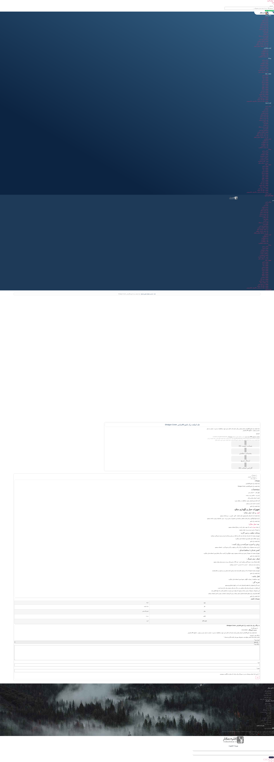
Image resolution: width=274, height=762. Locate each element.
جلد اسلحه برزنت (256, 440)
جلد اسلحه (228, 438)
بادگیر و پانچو (265, 60)
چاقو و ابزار (265, 37)
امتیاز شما (257, 640)
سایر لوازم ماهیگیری (263, 56)
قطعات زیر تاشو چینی (263, 97)
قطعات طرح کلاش (263, 94)
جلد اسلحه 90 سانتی (221, 438)
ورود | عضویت (233, 746)
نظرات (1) (253, 478)
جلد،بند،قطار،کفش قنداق (147, 294)
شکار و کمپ (268, 15)
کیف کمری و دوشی (263, 29)
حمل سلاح (253, 524)
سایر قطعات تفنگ (264, 96)
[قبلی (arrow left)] (273, 761)
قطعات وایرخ (265, 80)
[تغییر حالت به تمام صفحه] (267, 759)
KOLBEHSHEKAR (222, 436)
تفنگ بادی (266, 19)
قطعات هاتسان (264, 91)
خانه (155, 294)
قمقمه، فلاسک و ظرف (262, 41)
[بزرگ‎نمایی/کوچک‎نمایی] (264, 759)
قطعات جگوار (265, 87)
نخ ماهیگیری (265, 49)
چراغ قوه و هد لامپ (263, 39)
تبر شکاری (265, 34)
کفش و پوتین (265, 61)
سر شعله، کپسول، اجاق (262, 43)
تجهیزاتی (254, 527)
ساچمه (266, 17)
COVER (215, 436)
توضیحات (253, 475)
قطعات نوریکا (265, 82)
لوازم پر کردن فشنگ (263, 36)
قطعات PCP (265, 89)
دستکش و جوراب (264, 67)
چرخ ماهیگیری (264, 51)
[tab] (135, 475)
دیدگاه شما (257, 644)
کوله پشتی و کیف (264, 25)
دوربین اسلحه (265, 20)
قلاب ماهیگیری (264, 55)
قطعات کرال (265, 77)
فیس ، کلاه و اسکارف (263, 70)
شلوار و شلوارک (264, 63)
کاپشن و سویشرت (264, 68)
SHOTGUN (246, 438)
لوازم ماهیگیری (267, 48)
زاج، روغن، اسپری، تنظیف (262, 44)
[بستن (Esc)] (273, 759)
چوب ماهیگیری (264, 53)
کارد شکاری (265, 31)
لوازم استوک (268, 103)
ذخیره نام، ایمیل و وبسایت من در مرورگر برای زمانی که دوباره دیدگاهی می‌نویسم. (239, 674)
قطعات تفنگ (268, 73)
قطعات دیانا (265, 79)
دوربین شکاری (264, 22)
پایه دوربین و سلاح (264, 27)
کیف (258, 513)
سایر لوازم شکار (264, 24)
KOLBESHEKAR (238, 438)
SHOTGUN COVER (254, 438)
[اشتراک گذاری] (270, 759)
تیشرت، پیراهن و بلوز (263, 72)
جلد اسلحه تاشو (247, 440)
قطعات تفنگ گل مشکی (262, 99)
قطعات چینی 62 (264, 92)
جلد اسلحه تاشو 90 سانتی (237, 440)
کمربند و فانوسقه (264, 65)
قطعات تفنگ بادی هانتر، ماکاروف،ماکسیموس (257, 101)
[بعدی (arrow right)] (270, 761)
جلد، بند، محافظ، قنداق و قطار (261, 46)
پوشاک (269, 58)
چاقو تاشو (266, 32)
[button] (273, 4)
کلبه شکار (217, 440)
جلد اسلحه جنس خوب (225, 440)
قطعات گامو (265, 75)
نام (259, 662)
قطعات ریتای (265, 85)
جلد (232, 438)
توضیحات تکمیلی (252, 477)
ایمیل (258, 668)
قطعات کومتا (265, 84)
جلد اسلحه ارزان (211, 438)
